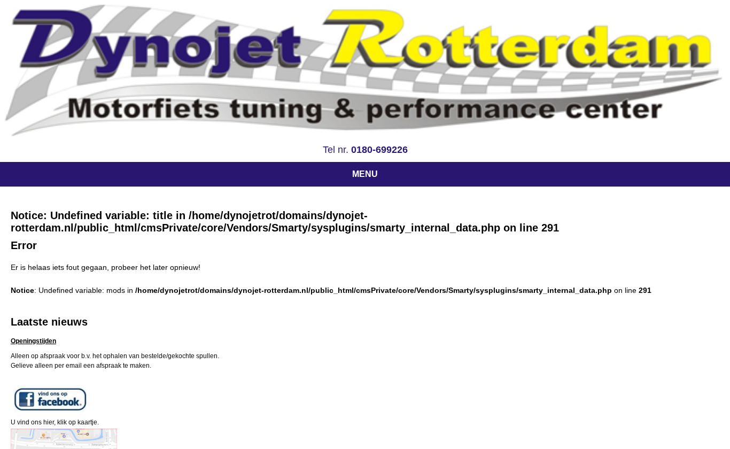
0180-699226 (379, 149)
